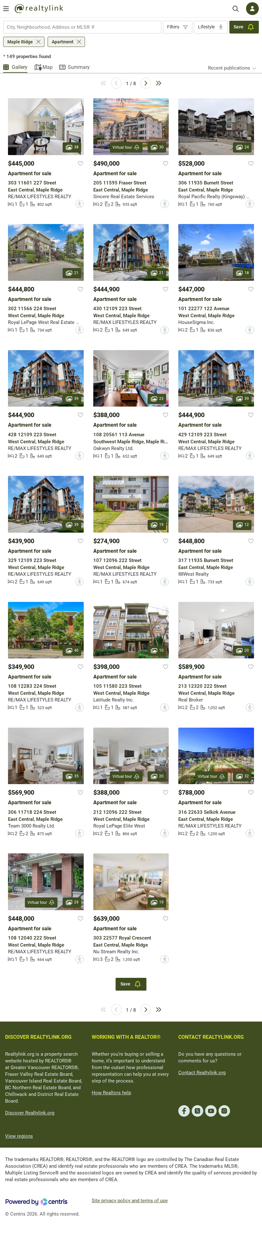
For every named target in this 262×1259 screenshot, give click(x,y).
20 (246, 650)
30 (161, 147)
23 (161, 399)
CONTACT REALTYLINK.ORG (211, 1037)
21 (76, 273)
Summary (79, 67)
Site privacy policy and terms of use (130, 1200)
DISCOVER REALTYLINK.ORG (38, 1037)
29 (76, 902)
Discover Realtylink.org (29, 1113)
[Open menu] (6, 8)
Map (47, 67)
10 (161, 650)
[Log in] (252, 8)
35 (76, 776)
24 (246, 147)
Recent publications (229, 68)
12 (246, 524)
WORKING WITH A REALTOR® (126, 1037)
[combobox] (82, 27)
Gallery (19, 67)
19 (161, 524)
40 (76, 650)
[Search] (235, 8)
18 (246, 273)
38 (76, 147)
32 (246, 776)
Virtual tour (122, 147)
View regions (19, 1136)
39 (76, 399)
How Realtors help (111, 1093)
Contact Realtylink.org (202, 1072)
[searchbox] (78, 27)
